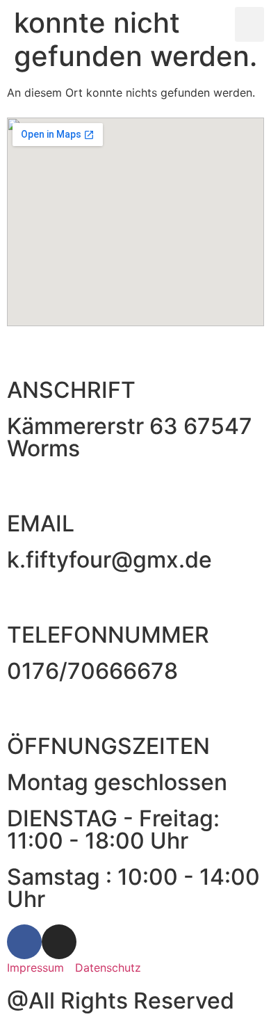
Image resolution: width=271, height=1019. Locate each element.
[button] (250, 24)
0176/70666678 (92, 670)
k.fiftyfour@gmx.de (109, 559)
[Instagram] (59, 941)
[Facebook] (24, 941)
